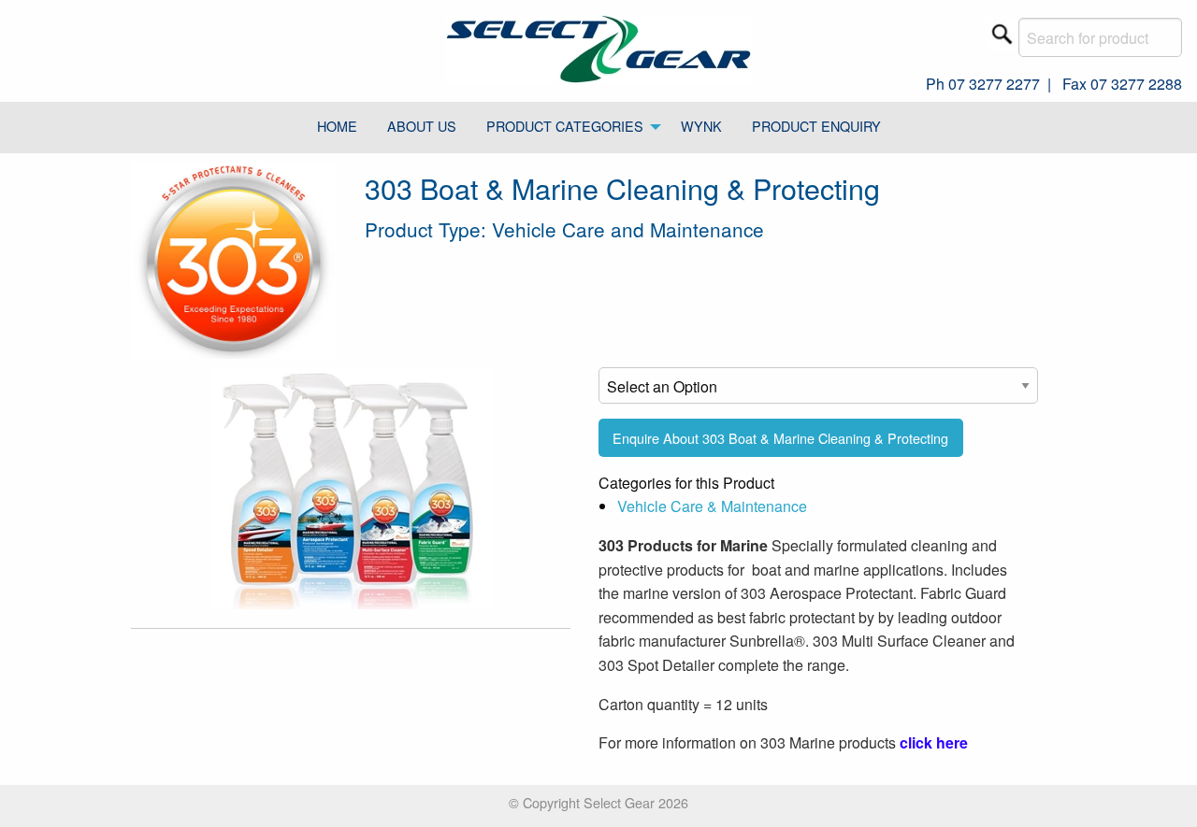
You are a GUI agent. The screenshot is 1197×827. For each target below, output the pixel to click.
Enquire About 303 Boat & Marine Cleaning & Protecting (780, 438)
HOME (337, 125)
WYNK (701, 125)
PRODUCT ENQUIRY (816, 125)
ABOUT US (421, 125)
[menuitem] (337, 128)
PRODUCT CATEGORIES (564, 125)
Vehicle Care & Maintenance (712, 506)
